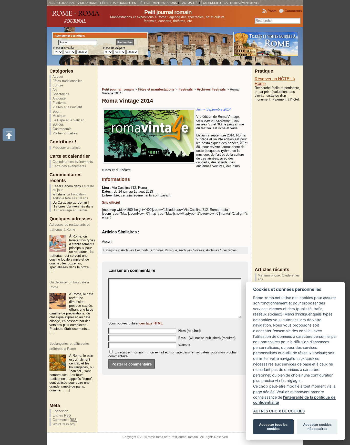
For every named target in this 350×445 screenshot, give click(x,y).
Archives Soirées (191, 250)
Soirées (58, 124)
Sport (56, 111)
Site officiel (111, 202)
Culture (58, 85)
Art (55, 90)
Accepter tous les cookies (273, 426)
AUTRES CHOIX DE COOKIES (279, 411)
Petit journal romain (167, 12)
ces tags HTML (151, 323)
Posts (271, 11)
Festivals (59, 103)
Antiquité (59, 98)
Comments (293, 11)
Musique (59, 116)
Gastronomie (62, 129)
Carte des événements (69, 166)
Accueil (58, 76)
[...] (52, 271)
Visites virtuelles (65, 133)
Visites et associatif (67, 107)
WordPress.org (64, 424)
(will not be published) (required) (206, 338)
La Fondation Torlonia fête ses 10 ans (70, 196)
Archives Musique (163, 250)
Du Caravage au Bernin (70, 210)
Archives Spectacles (221, 250)
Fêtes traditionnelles (68, 81)
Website (184, 345)
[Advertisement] (162, 76)
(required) (189, 331)
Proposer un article (66, 148)
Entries (62, 415)
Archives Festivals (135, 250)
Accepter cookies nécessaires (317, 426)
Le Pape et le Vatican (68, 120)
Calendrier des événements (73, 162)
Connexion (60, 411)
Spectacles (61, 94)
